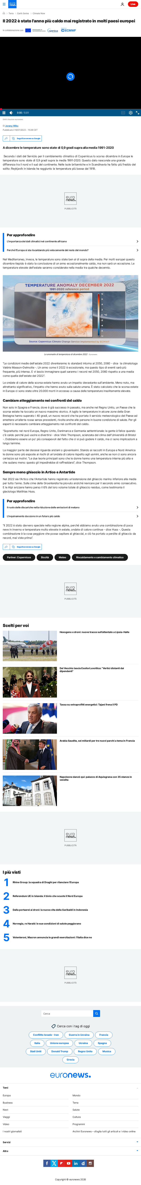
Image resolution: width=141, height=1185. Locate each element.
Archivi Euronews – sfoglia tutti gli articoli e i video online (104, 1131)
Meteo (62, 557)
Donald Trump (59, 1051)
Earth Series (23, 13)
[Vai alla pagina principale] (12, 4)
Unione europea (59, 1043)
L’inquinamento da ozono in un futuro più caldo (33, 516)
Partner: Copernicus (19, 557)
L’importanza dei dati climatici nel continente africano (37, 241)
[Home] (4, 13)
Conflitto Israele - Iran (46, 1034)
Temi (5, 1087)
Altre (5, 1150)
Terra (11, 13)
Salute (76, 1109)
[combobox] (70, 1013)
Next (5, 1109)
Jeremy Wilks (11, 125)
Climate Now (39, 13)
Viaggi (6, 1116)
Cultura (77, 1116)
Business (8, 1102)
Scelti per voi (16, 625)
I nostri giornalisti (12, 1131)
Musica (106, 1051)
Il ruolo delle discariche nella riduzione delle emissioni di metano (43, 507)
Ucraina (83, 1043)
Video (6, 1124)
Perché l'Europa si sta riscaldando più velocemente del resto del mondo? (48, 250)
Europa (7, 1095)
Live (133, 4)
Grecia (70, 1059)
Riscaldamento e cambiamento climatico (100, 557)
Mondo (76, 1095)
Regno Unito (85, 1051)
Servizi (6, 1142)
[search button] (96, 1013)
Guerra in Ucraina (79, 1034)
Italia (37, 1043)
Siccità (45, 557)
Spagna (102, 1043)
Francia (103, 1034)
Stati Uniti (35, 1051)
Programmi (79, 1124)
